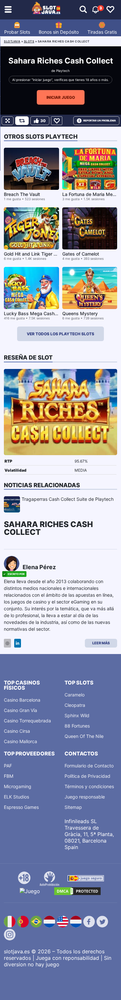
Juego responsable (85, 796)
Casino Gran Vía (20, 710)
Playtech (63, 71)
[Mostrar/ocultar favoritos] (110, 9)
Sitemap (73, 807)
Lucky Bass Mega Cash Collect (37, 313)
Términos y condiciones (89, 786)
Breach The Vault (22, 194)
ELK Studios (16, 796)
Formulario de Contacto (89, 765)
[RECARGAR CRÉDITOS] (22, 120)
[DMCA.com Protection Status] (77, 891)
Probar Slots (17, 32)
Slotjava (12, 41)
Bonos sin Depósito (59, 32)
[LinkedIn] (17, 643)
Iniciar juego (60, 97)
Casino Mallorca (20, 741)
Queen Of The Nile (84, 736)
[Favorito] (56, 120)
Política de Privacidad (87, 776)
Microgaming (17, 786)
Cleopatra (75, 705)
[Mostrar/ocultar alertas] (83, 9)
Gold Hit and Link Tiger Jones (35, 254)
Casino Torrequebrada (27, 720)
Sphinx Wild (77, 715)
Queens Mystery (80, 313)
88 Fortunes (77, 726)
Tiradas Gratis (102, 32)
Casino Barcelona (22, 700)
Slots (29, 41)
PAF (8, 765)
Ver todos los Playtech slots (60, 333)
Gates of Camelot (80, 254)
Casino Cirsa (17, 731)
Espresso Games (21, 807)
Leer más (101, 643)
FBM (8, 776)
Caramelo (75, 694)
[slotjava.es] (46, 9)
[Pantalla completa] (8, 120)
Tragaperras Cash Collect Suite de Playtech (68, 499)
